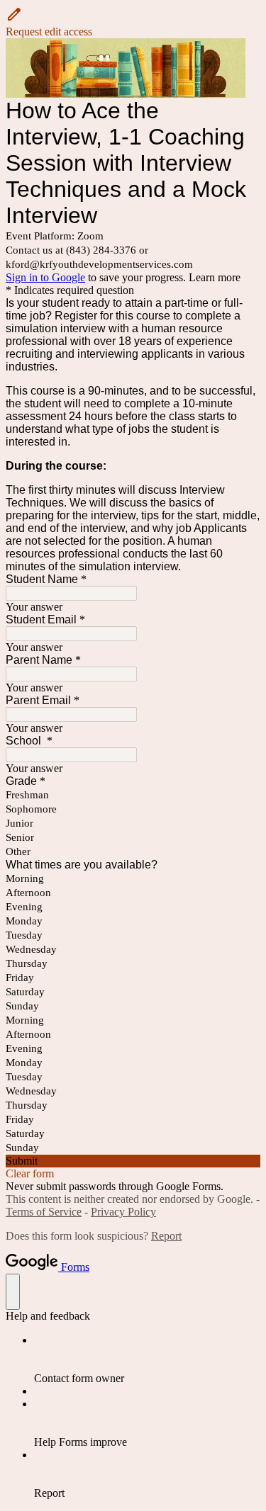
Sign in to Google (45, 277)
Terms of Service (44, 1212)
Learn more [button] (214, 277)
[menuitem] (147, 1359)
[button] (133, 22)
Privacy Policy (123, 1212)
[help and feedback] (13, 1292)
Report (166, 1236)
